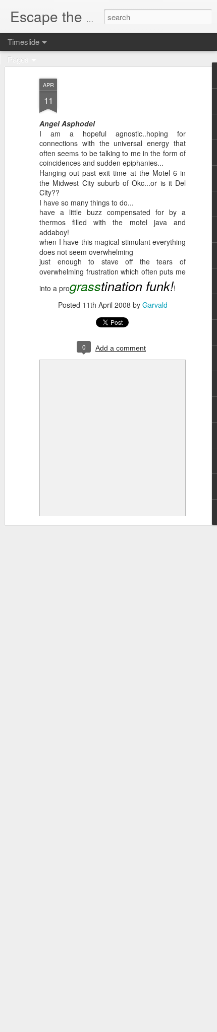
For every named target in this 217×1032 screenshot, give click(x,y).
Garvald (155, 305)
